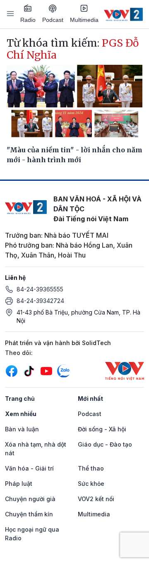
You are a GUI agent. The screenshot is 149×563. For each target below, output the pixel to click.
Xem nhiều (20, 413)
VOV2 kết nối (96, 498)
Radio (28, 20)
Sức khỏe (91, 483)
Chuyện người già (30, 498)
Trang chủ (20, 398)
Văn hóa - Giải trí (29, 468)
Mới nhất (90, 398)
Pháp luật (18, 483)
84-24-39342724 (40, 300)
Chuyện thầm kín (29, 514)
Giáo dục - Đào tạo (105, 444)
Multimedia (84, 20)
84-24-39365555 (40, 289)
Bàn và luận (22, 429)
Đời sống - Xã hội (102, 429)
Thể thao (91, 468)
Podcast (52, 20)
